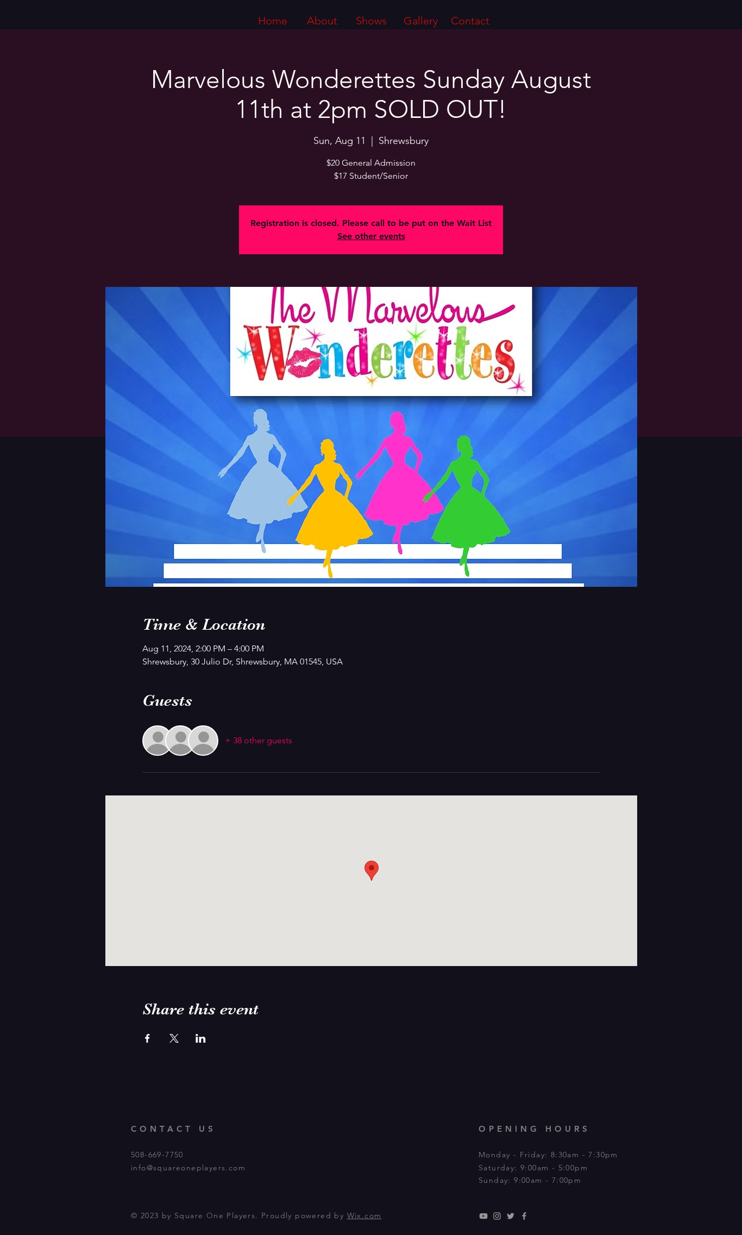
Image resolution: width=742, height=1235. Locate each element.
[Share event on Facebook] (147, 1038)
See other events (371, 236)
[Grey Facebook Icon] (524, 1216)
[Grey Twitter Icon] (510, 1216)
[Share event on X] (174, 1038)
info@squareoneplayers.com (188, 1168)
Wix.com (364, 1215)
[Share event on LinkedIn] (201, 1038)
